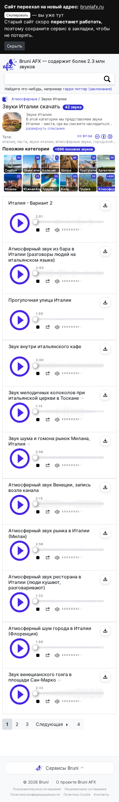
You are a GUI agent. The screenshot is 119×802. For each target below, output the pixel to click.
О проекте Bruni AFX (76, 782)
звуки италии (41, 141)
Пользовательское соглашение (37, 789)
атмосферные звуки (73, 141)
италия (8, 141)
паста (22, 141)
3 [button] (27, 724)
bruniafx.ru (92, 7)
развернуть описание (45, 128)
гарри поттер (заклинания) (87, 89)
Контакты (101, 794)
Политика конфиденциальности (35, 794)
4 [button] (78, 724)
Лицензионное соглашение (85, 789)
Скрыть (14, 46)
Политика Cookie (77, 794)
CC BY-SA (85, 136)
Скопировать (17, 15)
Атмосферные (24, 99)
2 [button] (17, 724)
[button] (105, 205)
